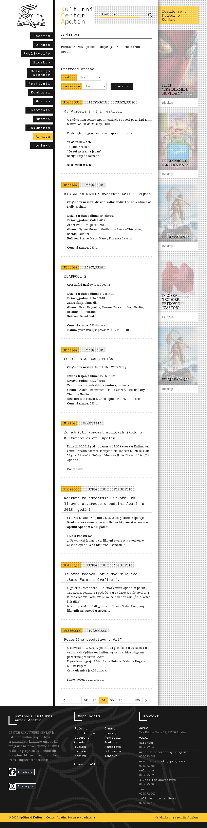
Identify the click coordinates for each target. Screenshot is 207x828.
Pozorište (113, 746)
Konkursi (112, 742)
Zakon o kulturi (87, 764)
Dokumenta (113, 751)
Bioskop (111, 733)
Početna (81, 728)
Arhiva (80, 756)
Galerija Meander (81, 739)
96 (121, 700)
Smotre (80, 751)
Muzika (80, 746)
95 (112, 700)
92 (86, 700)
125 (137, 700)
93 (94, 700)
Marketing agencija (173, 817)
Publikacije (85, 733)
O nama (110, 728)
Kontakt (111, 756)
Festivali (113, 737)
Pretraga (122, 86)
